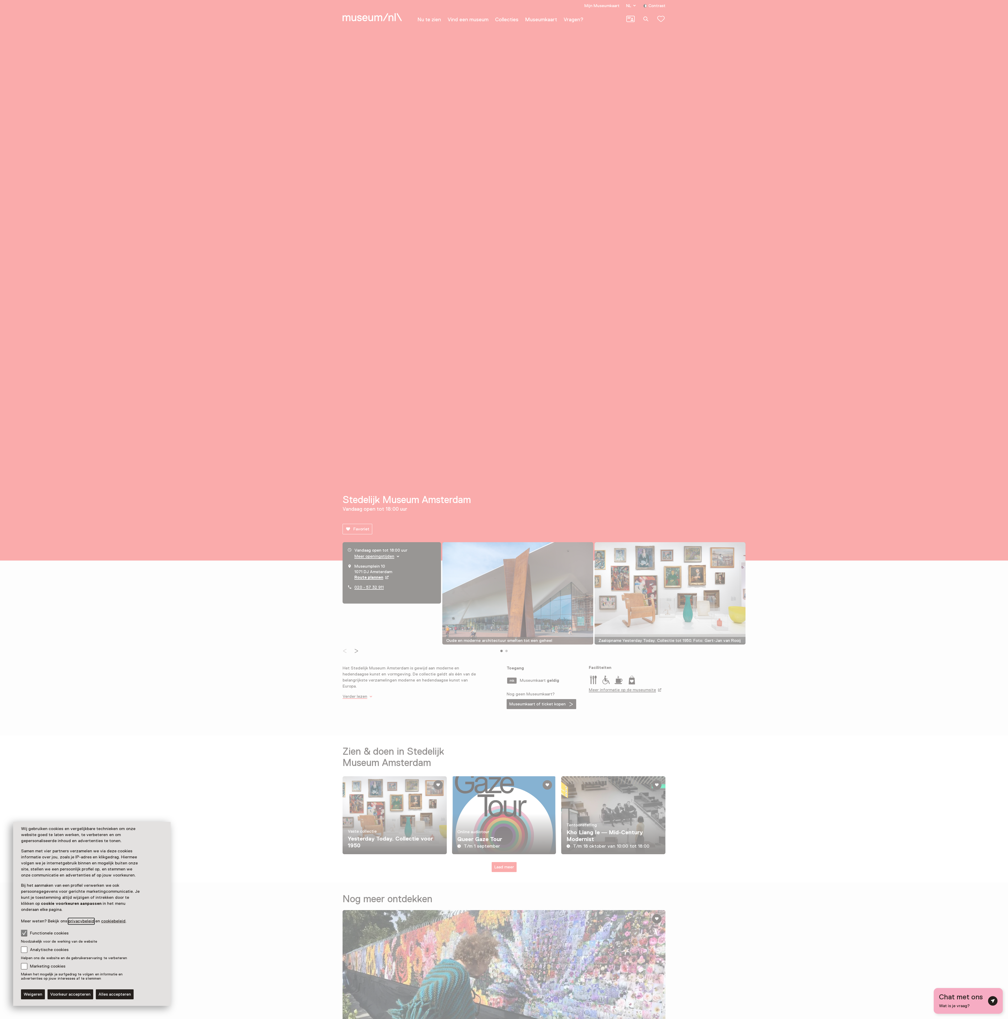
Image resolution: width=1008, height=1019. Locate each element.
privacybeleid (81, 921)
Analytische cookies (49, 949)
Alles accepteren (114, 994)
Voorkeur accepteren (70, 994)
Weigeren (33, 994)
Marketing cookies (47, 966)
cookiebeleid (113, 921)
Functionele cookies (49, 933)
